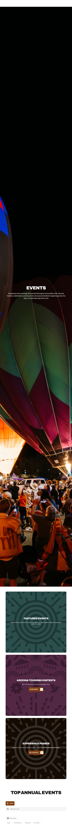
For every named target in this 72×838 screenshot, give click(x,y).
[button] (67, 3)
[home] (11, 3)
